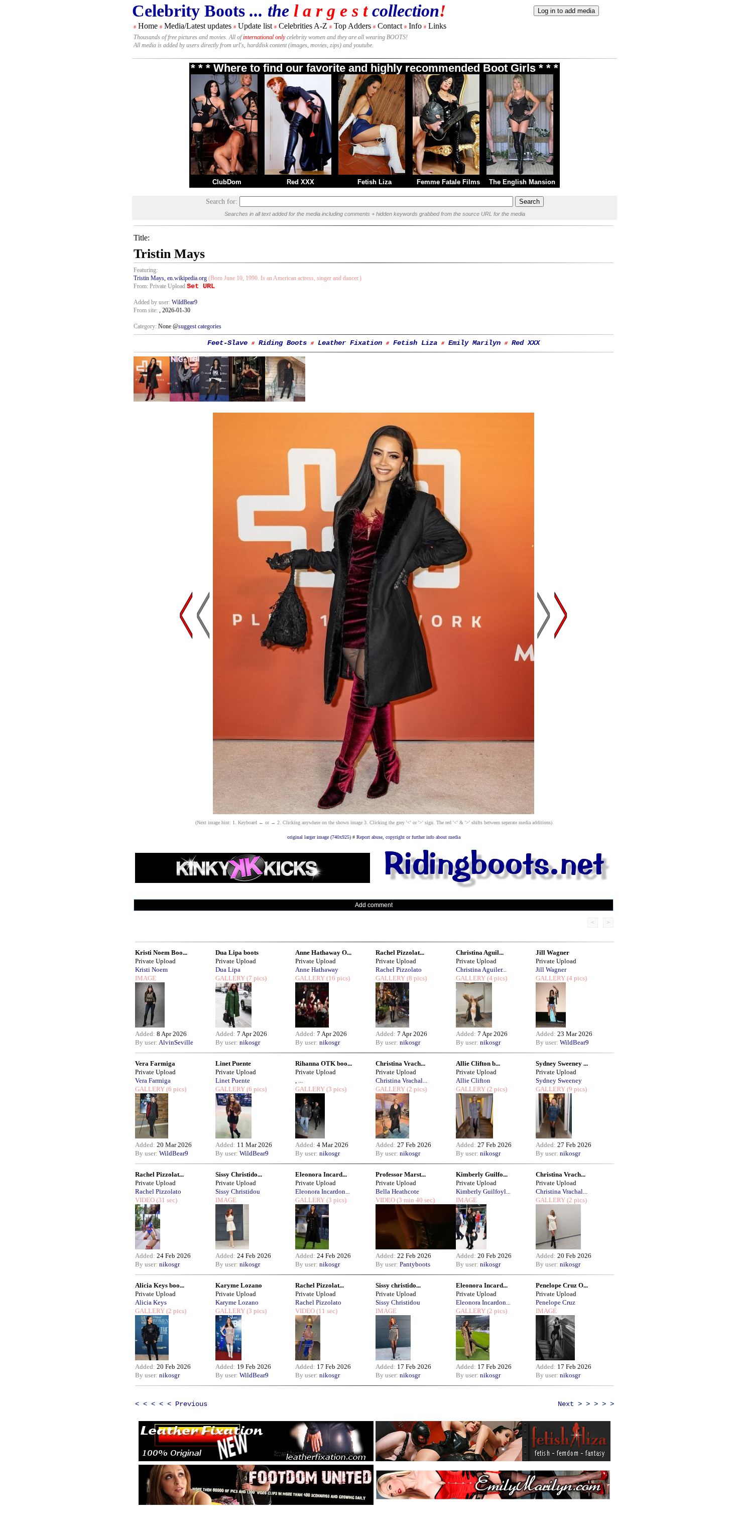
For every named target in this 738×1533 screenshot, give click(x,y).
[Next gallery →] (560, 711)
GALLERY (230, 978)
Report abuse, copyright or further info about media (408, 837)
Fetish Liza (374, 182)
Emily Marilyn (474, 343)
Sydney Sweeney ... (562, 1063)
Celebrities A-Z (303, 26)
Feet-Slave (227, 343)
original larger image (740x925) (319, 837)
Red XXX (300, 182)
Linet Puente (233, 1063)
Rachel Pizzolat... (400, 952)
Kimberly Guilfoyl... (483, 1191)
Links (437, 26)
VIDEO (145, 1200)
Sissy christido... (398, 1285)
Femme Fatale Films (448, 182)
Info (415, 26)
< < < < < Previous (171, 1404)
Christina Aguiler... (481, 969)
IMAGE (145, 978)
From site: (146, 310)
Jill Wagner (552, 952)
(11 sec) (326, 1311)
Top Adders (352, 26)
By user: (147, 1042)
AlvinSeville (176, 1042)
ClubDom (226, 182)
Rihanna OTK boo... (323, 1063)
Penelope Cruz (555, 1302)
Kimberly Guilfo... (482, 1174)
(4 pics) (496, 978)
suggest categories (199, 326)
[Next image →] (373, 811)
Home (148, 26)
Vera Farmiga (155, 1063)
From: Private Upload (159, 286)
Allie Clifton (473, 1080)
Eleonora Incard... (321, 1174)
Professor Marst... (401, 1174)
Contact (390, 26)
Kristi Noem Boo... (161, 952)
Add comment (374, 905)
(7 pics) (256, 978)
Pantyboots (415, 1264)
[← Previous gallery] (186, 711)
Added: (146, 1034)
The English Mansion (522, 182)
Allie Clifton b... (478, 1063)
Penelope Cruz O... (562, 1285)
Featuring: (146, 270)
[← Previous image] (203, 711)
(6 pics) (175, 1089)
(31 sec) (166, 1200)
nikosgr (249, 1042)
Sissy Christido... (238, 1174)
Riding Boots (283, 343)
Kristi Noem (151, 969)
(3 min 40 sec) (415, 1200)
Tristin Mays (149, 278)
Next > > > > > (586, 1404)
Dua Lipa (227, 969)
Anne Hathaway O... (323, 952)
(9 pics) (576, 1089)
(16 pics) (337, 978)
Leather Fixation (350, 343)
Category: (146, 326)
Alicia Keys (151, 1302)
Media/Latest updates (197, 26)
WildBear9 (184, 302)
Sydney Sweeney (559, 1080)
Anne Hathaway (316, 969)
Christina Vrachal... (401, 1080)
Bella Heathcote (397, 1191)
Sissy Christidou (237, 1191)
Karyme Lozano (238, 1285)
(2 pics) (416, 1089)
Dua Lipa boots (237, 952)
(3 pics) (335, 1089)
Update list (255, 26)
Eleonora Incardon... (322, 1191)
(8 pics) (416, 978)
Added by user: (153, 302)
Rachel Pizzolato (399, 969)
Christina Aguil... (480, 952)
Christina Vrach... (400, 1063)
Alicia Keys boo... (159, 1285)
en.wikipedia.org (187, 278)
